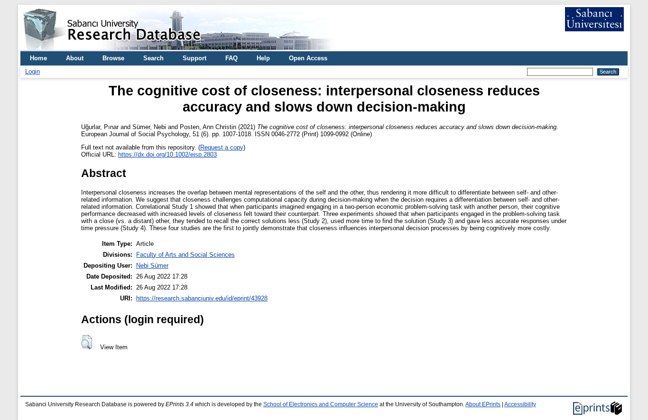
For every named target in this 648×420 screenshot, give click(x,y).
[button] (86, 342)
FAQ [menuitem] (231, 58)
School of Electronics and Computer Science (320, 404)
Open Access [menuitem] (308, 58)
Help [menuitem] (263, 58)
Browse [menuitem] (113, 58)
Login (32, 71)
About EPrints (482, 404)
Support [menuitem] (194, 58)
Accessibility (520, 404)
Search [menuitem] (153, 58)
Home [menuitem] (38, 58)
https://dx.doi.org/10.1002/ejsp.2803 (167, 154)
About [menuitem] (74, 58)
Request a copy (221, 147)
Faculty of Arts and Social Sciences (185, 254)
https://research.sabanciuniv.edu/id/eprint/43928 (202, 298)
